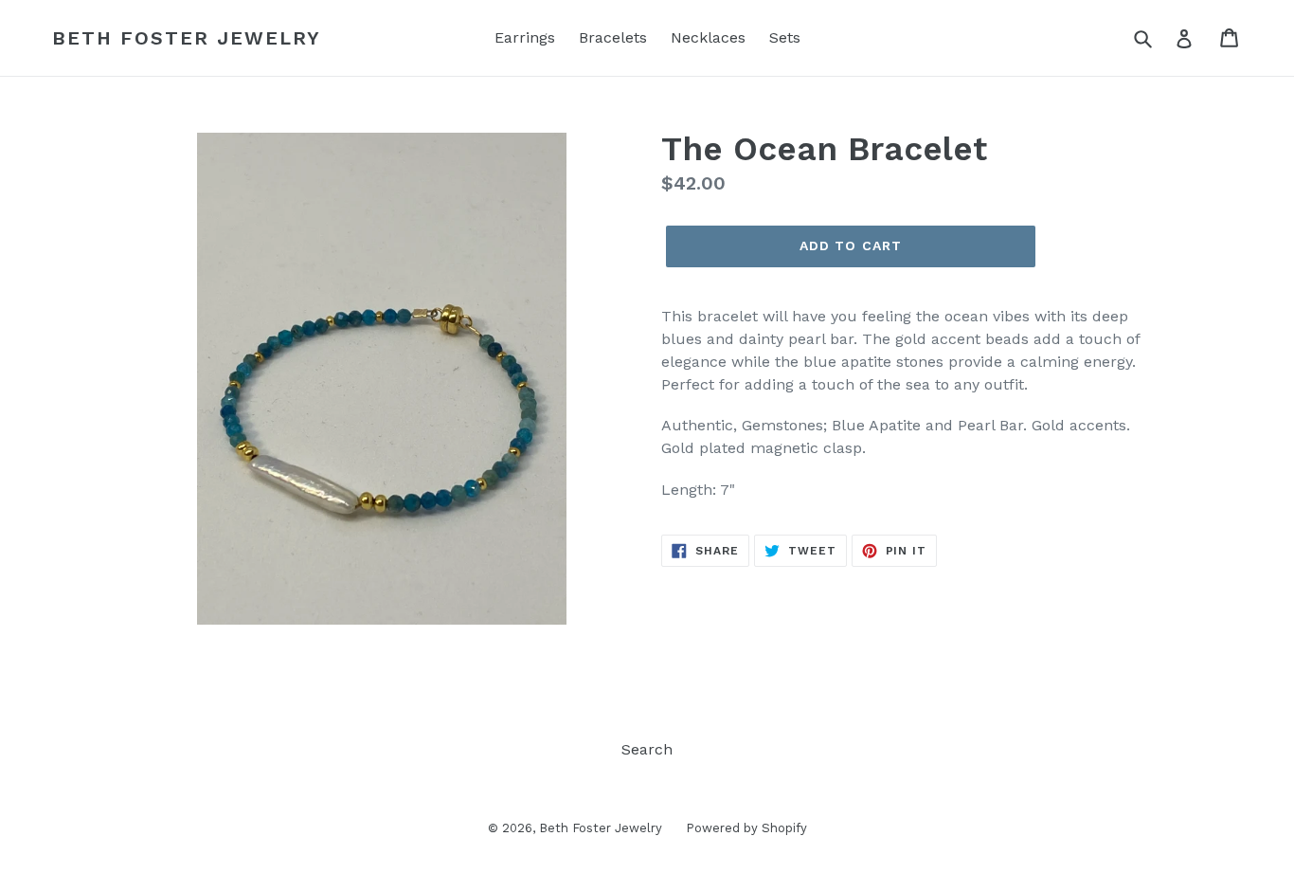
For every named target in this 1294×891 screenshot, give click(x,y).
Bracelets (613, 37)
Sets (784, 37)
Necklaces (708, 37)
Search (647, 749)
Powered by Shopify (746, 828)
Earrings (524, 37)
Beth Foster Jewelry (186, 38)
